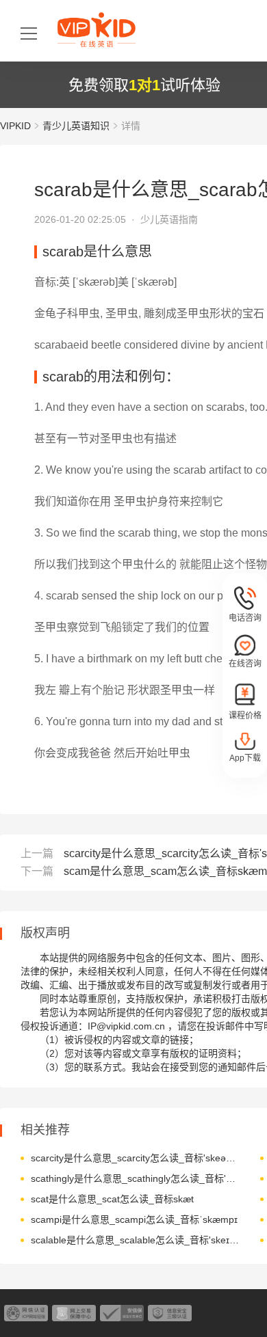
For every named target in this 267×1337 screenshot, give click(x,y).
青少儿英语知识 (76, 125)
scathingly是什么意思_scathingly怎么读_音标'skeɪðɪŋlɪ (135, 1178)
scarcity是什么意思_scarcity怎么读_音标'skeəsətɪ (135, 1157)
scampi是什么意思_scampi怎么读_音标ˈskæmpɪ (134, 1219)
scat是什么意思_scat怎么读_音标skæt (112, 1198)
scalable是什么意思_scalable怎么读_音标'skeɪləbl (135, 1239)
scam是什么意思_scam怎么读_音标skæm (165, 871)
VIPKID (15, 125)
